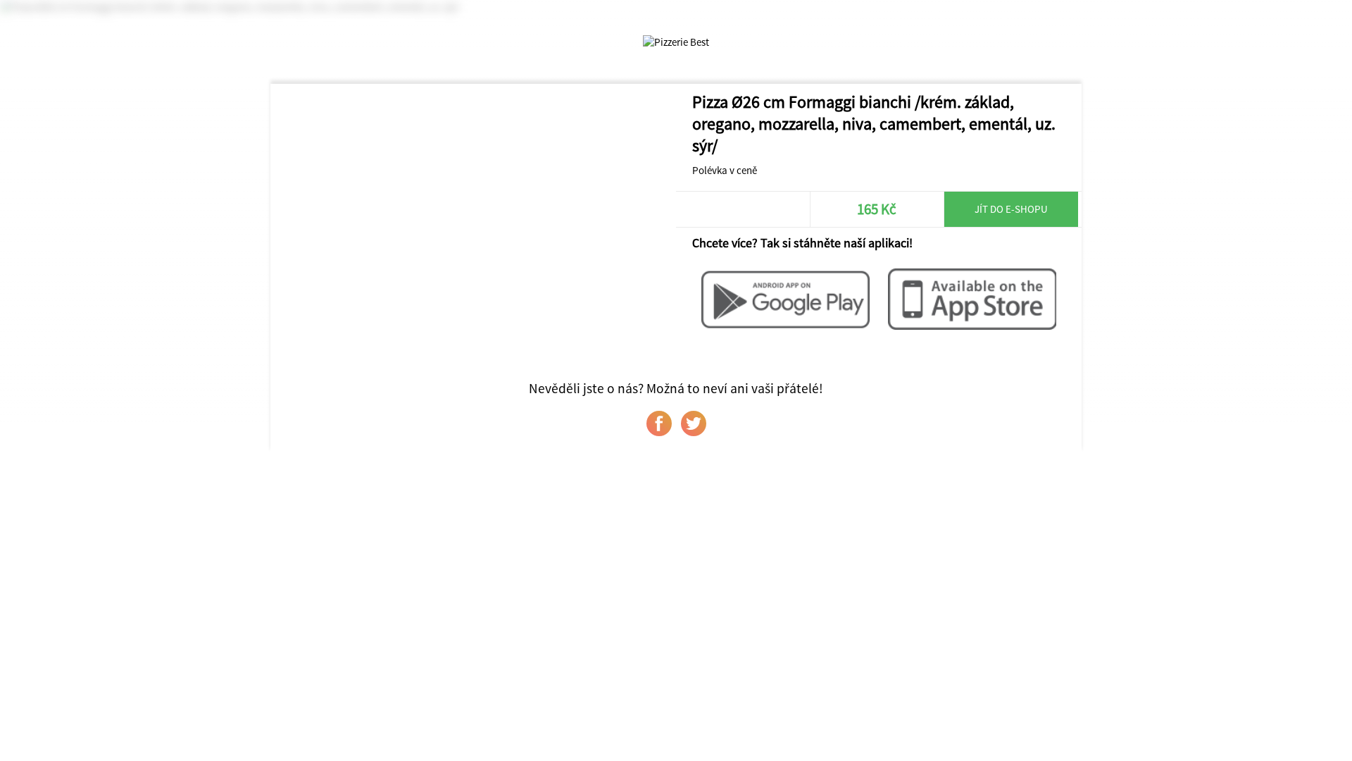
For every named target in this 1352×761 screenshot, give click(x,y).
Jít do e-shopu (1011, 209)
